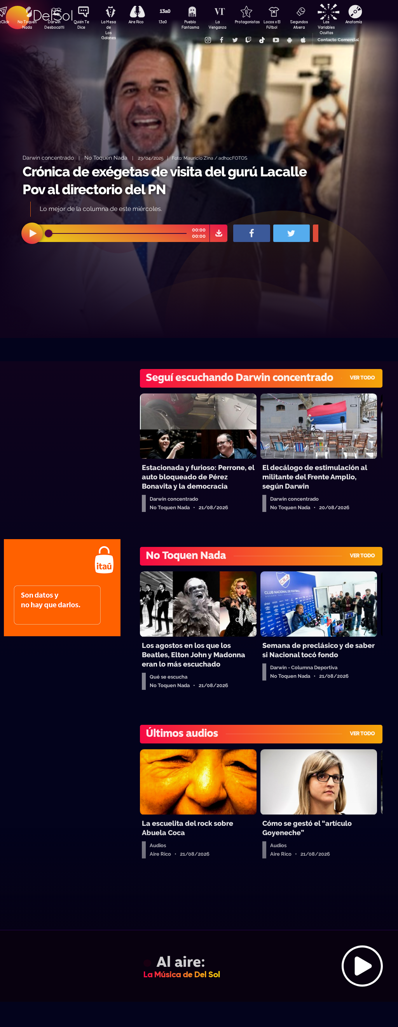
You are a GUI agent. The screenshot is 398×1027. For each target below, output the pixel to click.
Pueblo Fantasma (190, 24)
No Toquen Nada (27, 24)
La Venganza (217, 24)
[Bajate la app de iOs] (303, 40)
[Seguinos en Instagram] (207, 40)
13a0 (163, 21)
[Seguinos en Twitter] (235, 40)
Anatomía (353, 21)
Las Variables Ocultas (326, 25)
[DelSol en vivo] (199, 966)
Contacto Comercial (338, 39)
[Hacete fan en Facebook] (221, 40)
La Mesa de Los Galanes (108, 25)
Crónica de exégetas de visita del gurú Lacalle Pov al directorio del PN (165, 180)
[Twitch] (248, 40)
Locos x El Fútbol (272, 24)
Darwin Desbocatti (54, 24)
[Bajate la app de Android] (289, 40)
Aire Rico (135, 21)
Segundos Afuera (299, 24)
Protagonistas (244, 21)
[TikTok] (262, 40)
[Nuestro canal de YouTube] (275, 40)
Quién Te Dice (81, 24)
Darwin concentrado (48, 157)
